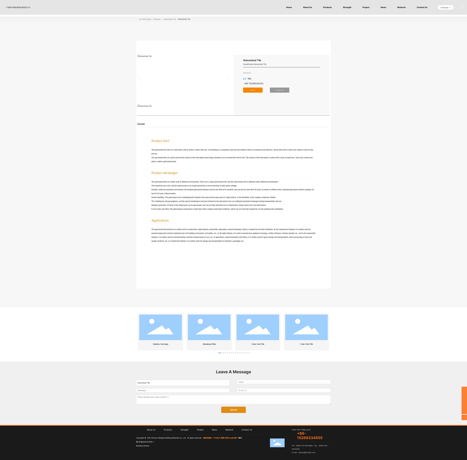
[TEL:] (464, 395)
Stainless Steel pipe (160, 344)
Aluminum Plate (209, 344)
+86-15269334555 (253, 83)
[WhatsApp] (464, 400)
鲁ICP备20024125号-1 (145, 442)
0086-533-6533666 (304, 446)
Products (157, 19)
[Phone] (464, 406)
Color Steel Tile (257, 344)
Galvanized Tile (170, 19)
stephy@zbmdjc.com (306, 452)
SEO (240, 438)
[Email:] (464, 389)
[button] (217, 352)
